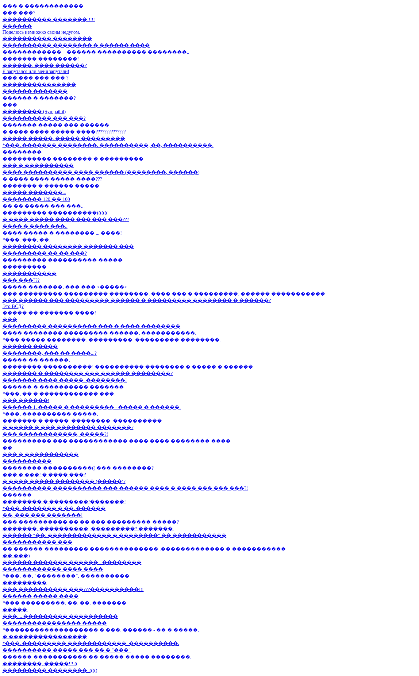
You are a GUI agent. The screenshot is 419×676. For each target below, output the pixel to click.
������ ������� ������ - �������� (71, 562)
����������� (29, 273)
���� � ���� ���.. (34, 226)
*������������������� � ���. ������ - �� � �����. (100, 629)
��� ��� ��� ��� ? (35, 77)
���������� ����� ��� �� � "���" (66, 650)
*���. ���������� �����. (50, 414)
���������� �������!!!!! (48, 19)
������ (17, 26)
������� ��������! (40, 58)
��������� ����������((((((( (55, 212)
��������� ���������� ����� (62, 260)
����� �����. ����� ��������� (63, 138)
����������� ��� (37, 542)
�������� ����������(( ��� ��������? (78, 468)
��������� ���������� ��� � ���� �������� (91, 326)
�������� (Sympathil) (34, 111)
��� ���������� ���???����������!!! (73, 589)
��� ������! (25, 400)
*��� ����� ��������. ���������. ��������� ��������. (111, 339)
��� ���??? (21, 280)
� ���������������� (44, 636)
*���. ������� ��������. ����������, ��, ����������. (107, 145)
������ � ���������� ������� (63, 387)
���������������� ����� (54, 623)
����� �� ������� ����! (49, 312)
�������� (22, 152)
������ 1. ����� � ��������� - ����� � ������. (91, 407)
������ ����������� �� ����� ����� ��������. (96, 656)
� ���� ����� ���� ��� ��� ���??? (65, 219)
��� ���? (18, 12)
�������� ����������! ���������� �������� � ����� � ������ (127, 366)
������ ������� (34, 91)
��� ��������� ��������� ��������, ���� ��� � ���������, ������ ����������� (163, 293)
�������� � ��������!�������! (64, 501)
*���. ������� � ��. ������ (54, 508)
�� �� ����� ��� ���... (43, 206)
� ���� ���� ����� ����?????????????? (64, 131)
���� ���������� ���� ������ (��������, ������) (100, 172)
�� (7, 447)
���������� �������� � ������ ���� (76, 45)
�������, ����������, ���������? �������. (88, 528)
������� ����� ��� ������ (55, 125)
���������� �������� (47, 38)
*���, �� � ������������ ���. (58, 393)
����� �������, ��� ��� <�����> (64, 287)
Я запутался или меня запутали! (35, 71)
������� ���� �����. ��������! (64, 380)
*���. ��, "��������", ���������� (65, 575)
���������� (27, 461)
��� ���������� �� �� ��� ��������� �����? (90, 521)
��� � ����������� (40, 454)
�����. (15, 609)
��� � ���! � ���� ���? (44, 474)
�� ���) (16, 555)
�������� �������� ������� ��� (68, 246)
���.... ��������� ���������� (60, 616)
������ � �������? (39, 98)
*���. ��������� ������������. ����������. (90, 643)
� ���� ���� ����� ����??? (52, 179)
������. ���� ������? (44, 65)
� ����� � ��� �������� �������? (67, 427)
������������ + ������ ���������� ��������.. (95, 52)
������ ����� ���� (40, 596)
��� (9, 104)
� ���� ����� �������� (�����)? (63, 481)
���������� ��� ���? (44, 118)
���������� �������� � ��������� (73, 158)
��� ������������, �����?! (55, 434)
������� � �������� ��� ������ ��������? (87, 373)
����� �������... (34, 192)
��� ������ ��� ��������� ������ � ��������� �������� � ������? (136, 300)
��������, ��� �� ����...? (49, 353)
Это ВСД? (13, 306)
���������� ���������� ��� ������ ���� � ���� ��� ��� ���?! (125, 488)
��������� (24, 266)
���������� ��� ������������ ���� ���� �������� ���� (116, 441)
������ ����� (30, 346)
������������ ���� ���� (52, 569)
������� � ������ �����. (51, 185)
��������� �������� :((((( (49, 670)
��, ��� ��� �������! (42, 515)
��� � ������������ (42, 6)
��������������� (39, 84)
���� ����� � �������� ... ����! (62, 233)
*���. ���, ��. (26, 239)
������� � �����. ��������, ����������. (82, 420)
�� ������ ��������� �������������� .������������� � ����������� (144, 548)
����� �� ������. (36, 360)
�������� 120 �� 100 (36, 199)
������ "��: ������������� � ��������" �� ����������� (114, 535)
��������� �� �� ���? (44, 253)
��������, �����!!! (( (40, 663)
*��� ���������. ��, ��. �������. (65, 602)
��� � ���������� (38, 165)
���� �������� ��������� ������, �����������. (99, 333)
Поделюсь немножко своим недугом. (41, 32)
